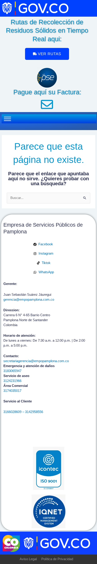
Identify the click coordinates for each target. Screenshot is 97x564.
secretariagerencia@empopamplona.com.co (36, 361)
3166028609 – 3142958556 (23, 412)
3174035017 (12, 391)
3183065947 (12, 371)
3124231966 (12, 381)
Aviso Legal (28, 559)
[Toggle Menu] (7, 119)
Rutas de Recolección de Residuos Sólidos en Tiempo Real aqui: (47, 30)
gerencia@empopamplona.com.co (28, 299)
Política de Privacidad (57, 559)
